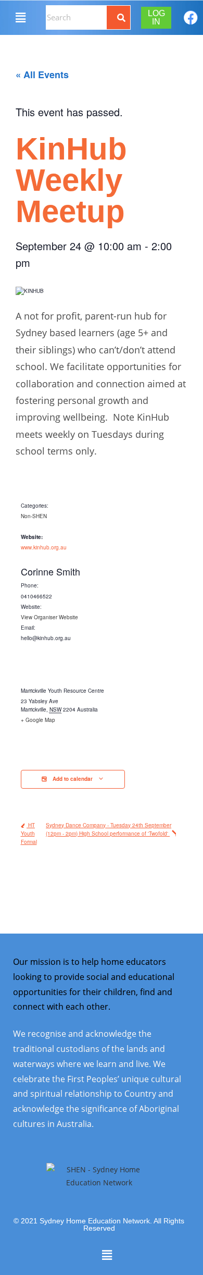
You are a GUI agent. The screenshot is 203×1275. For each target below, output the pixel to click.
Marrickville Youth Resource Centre (62, 690)
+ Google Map (38, 720)
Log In (156, 17)
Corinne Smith (50, 571)
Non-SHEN (34, 516)
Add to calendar (72, 778)
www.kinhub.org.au (44, 547)
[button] (20, 17)
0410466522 (36, 596)
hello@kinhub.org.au (46, 638)
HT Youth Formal (29, 833)
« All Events (42, 74)
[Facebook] (191, 17)
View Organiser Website (49, 617)
